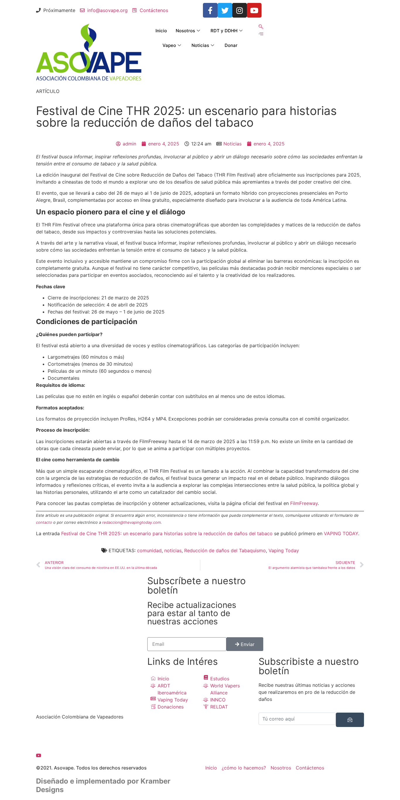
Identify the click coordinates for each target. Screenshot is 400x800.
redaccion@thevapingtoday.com (131, 522)
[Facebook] (88, 733)
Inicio (161, 30)
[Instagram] (239, 10)
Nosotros (185, 30)
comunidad (149, 550)
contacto (44, 522)
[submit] (350, 720)
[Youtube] (254, 10)
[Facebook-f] (210, 10)
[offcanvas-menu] (261, 33)
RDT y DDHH (224, 30)
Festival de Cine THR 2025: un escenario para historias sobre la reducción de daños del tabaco (167, 533)
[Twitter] (225, 10)
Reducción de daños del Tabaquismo (225, 550)
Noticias (200, 45)
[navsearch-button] (261, 26)
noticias (173, 550)
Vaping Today (284, 550)
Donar (231, 45)
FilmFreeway (304, 503)
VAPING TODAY (341, 533)
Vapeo (169, 45)
